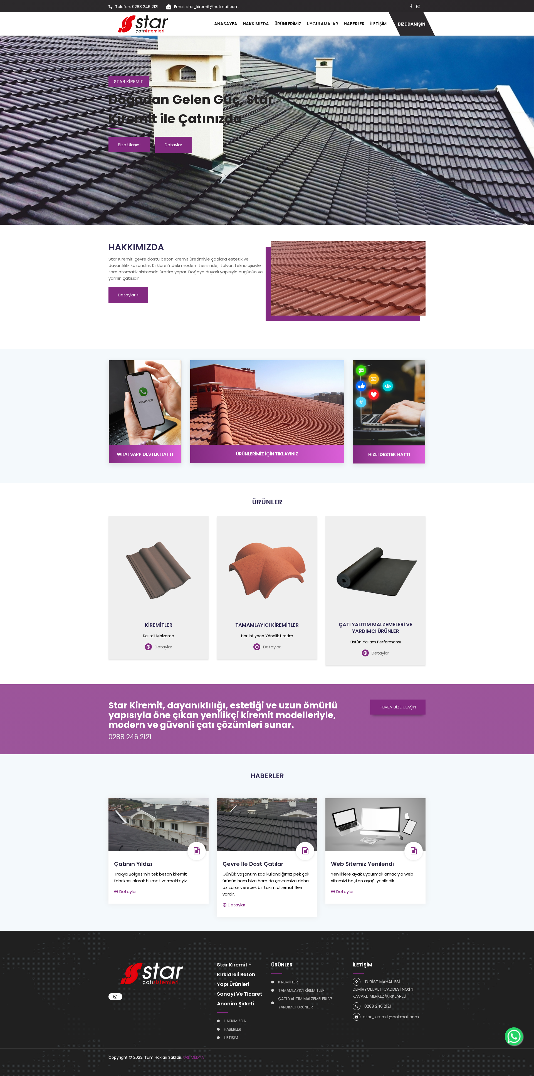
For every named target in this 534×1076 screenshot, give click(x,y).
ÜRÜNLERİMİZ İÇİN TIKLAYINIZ (267, 454)
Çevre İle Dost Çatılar (252, 864)
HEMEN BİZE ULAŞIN (398, 707)
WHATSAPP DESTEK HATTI (145, 454)
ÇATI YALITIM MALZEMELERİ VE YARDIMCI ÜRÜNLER (375, 627)
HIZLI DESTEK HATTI (389, 454)
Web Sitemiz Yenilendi (362, 864)
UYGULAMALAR (322, 24)
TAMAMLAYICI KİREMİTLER (267, 625)
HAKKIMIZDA (256, 24)
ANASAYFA (225, 24)
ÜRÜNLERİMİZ (288, 24)
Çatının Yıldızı (133, 864)
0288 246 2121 (130, 737)
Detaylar (173, 145)
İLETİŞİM (378, 24)
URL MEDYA (193, 1057)
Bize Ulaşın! (129, 145)
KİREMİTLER (158, 625)
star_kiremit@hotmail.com (391, 1017)
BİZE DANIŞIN (412, 24)
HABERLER (354, 24)
